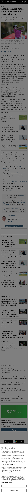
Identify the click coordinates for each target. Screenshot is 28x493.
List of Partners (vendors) (7, 482)
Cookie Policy (13, 464)
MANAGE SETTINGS (14, 490)
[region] (14, 468)
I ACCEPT (14, 486)
